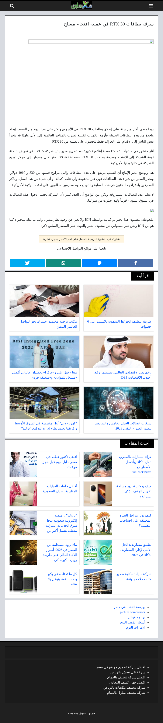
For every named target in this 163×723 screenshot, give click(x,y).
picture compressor (132, 612)
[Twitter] (27, 263)
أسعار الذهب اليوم (132, 622)
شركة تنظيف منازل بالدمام (126, 692)
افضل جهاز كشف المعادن (127, 682)
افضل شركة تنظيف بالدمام (126, 677)
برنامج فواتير (136, 617)
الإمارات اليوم (135, 627)
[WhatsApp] (63, 263)
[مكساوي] (81, 5)
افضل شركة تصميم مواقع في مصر (120, 667)
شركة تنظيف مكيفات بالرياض (124, 687)
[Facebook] (135, 263)
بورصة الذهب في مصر (129, 607)
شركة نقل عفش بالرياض (127, 672)
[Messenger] (99, 263)
